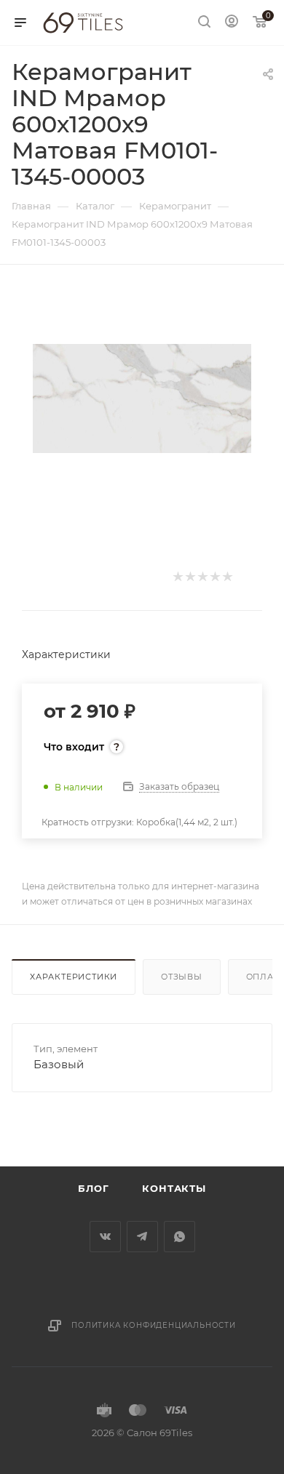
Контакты (173, 1188)
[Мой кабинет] (231, 23)
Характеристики (73, 977)
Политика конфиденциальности (153, 1325)
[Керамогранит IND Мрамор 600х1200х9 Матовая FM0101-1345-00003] (142, 397)
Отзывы (181, 977)
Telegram (142, 1236)
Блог (93, 1188)
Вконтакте (105, 1236)
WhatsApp (179, 1236)
